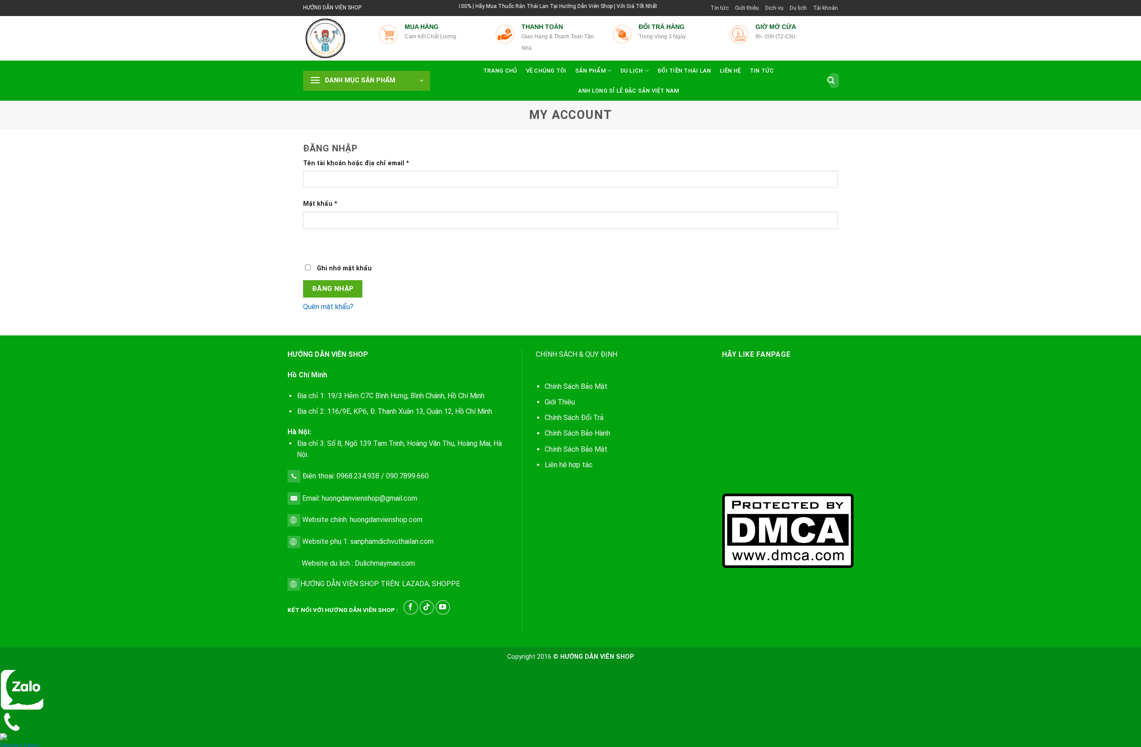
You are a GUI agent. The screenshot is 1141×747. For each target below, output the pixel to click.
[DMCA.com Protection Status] (788, 530)
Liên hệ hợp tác (569, 465)
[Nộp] (830, 80)
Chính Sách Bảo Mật (576, 449)
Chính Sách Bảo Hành (577, 433)
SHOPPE (446, 584)
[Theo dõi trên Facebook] (410, 607)
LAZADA (414, 584)
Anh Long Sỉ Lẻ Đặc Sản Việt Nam (628, 90)
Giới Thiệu (560, 402)
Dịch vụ (774, 7)
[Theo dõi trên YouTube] (442, 607)
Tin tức (719, 7)
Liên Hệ (730, 70)
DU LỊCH (631, 70)
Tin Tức (762, 70)
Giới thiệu (747, 7)
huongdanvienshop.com (386, 520)
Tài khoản (825, 7)
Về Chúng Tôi (546, 70)
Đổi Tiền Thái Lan (684, 70)
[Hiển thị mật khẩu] (311, 244)
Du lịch (798, 7)
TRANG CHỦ (500, 70)
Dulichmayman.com (385, 563)
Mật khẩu (320, 204)
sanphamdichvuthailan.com (392, 541)
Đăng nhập (333, 289)
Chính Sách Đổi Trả (574, 417)
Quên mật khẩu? (328, 306)
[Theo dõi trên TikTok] (426, 607)
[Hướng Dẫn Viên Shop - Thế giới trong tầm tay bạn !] (334, 38)
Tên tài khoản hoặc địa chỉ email (356, 163)
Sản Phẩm (590, 70)
